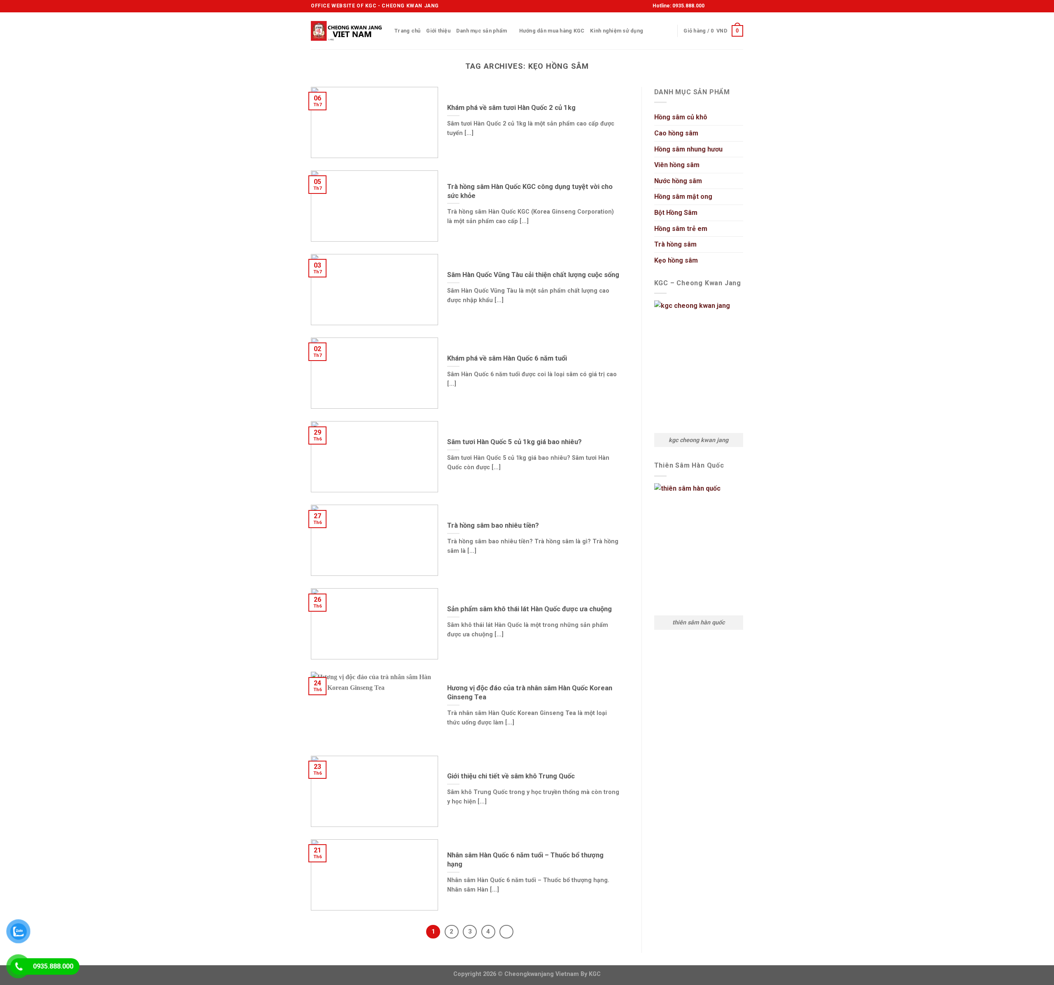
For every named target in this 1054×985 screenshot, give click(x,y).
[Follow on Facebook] (711, 6)
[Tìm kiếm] (668, 31)
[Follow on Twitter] (727, 6)
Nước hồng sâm (678, 181)
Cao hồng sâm (676, 133)
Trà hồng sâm (675, 244)
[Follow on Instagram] (720, 6)
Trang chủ (407, 31)
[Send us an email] (735, 6)
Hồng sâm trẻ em (680, 229)
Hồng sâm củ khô (680, 117)
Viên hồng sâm (677, 165)
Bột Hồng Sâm (675, 213)
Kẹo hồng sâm (676, 260)
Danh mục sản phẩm (481, 31)
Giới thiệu (438, 31)
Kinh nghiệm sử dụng (616, 31)
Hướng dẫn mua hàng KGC (552, 31)
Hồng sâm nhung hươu (688, 149)
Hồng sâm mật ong (683, 196)
